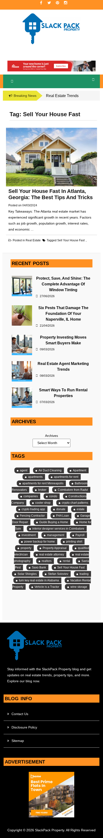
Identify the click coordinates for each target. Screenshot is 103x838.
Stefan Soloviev (58, 574)
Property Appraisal (55, 548)
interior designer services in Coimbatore (58, 528)
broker (42, 489)
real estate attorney (51, 554)
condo (53, 496)
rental (66, 561)
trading (84, 574)
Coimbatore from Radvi (73, 489)
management (55, 535)
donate (60, 509)
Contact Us (19, 714)
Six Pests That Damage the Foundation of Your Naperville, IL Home (63, 313)
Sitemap (17, 741)
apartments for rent (66, 477)
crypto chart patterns (75, 502)
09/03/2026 (47, 349)
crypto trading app (33, 509)
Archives (51, 436)
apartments (35, 477)
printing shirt (74, 541)
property (26, 548)
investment (29, 535)
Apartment (79, 470)
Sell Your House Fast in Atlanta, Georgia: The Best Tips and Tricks (50, 194)
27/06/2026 (47, 296)
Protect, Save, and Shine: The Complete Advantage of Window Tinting (63, 284)
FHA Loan (62, 515)
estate (81, 509)
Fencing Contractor (32, 515)
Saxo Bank (39, 567)
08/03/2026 (47, 375)
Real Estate (33, 240)
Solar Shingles (27, 574)
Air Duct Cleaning (50, 470)
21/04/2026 (47, 325)
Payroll (80, 535)
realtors (47, 561)
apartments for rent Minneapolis (42, 483)
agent (23, 470)
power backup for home (39, 541)
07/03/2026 (47, 402)
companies (30, 496)
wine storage (78, 587)
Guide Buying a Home (53, 522)
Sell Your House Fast (71, 240)
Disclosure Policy (24, 727)
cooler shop (43, 502)
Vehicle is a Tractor (46, 587)
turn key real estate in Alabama (39, 580)
